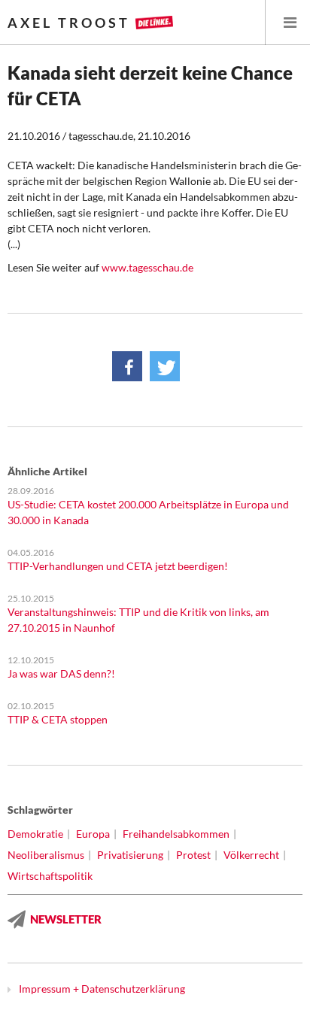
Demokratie (35, 833)
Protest (193, 854)
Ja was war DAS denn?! (61, 673)
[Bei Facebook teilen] (127, 366)
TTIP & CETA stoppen (58, 719)
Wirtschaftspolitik (50, 875)
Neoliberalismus (46, 854)
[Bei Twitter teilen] (165, 366)
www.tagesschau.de (147, 267)
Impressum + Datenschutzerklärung (102, 988)
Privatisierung (130, 854)
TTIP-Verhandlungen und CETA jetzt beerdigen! (118, 566)
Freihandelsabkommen (176, 833)
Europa (93, 833)
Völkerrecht (251, 854)
